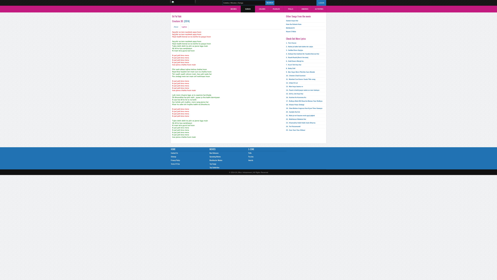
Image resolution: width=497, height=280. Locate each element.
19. (304, 108)
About (176, 27)
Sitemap (173, 156)
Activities (319, 9)
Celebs (262, 9)
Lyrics (184, 27)
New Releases (214, 153)
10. (295, 76)
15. (294, 94)
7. (293, 65)
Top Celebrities (214, 167)
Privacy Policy (175, 160)
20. (293, 112)
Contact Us (174, 153)
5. (297, 57)
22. (296, 119)
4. (302, 54)
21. (300, 116)
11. (300, 79)
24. (293, 126)
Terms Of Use (175, 164)
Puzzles (276, 9)
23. (300, 123)
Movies (234, 9)
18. (295, 105)
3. (294, 50)
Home (173, 149)
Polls (290, 9)
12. (292, 83)
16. (296, 97)
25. (295, 130)
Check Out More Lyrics (296, 38)
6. (295, 61)
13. (294, 87)
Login (321, 3)
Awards (304, 9)
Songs (248, 9)
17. (304, 101)
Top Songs (213, 164)
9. (300, 72)
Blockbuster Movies (216, 160)
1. (291, 43)
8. (290, 68)
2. (299, 47)
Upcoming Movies (215, 156)
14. (302, 90)
